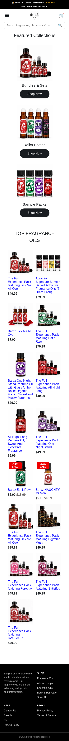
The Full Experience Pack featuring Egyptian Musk (48, 537)
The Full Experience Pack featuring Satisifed (48, 585)
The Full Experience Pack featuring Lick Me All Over (19, 283)
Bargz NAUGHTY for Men (48, 491)
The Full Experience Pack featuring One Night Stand (47, 442)
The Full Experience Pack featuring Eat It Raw (47, 336)
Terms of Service (46, 715)
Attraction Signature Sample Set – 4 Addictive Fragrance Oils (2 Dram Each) (48, 285)
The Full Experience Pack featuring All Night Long (48, 386)
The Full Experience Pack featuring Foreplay (20, 585)
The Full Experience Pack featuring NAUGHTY (19, 633)
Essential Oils (45, 687)
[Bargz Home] (34, 15)
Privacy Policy (45, 710)
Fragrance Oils (45, 678)
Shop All (41, 697)
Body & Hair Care (47, 692)
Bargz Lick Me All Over (19, 333)
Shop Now (34, 94)
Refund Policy (11, 724)
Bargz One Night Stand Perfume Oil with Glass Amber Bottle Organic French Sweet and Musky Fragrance (20, 389)
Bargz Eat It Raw (19, 489)
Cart (6, 720)
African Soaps (45, 683)
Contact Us (10, 710)
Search (8, 715)
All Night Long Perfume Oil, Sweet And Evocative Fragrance (17, 443)
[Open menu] (7, 15)
